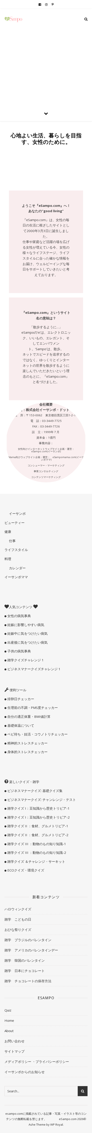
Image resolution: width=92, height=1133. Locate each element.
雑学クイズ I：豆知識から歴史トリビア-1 (38, 808)
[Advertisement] (46, 57)
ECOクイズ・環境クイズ (25, 870)
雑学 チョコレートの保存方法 (27, 981)
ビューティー (14, 522)
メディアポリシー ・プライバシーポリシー (36, 1061)
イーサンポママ (16, 577)
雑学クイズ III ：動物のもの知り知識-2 (36, 852)
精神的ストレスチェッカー (27, 743)
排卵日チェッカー (20, 699)
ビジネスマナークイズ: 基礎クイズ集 (34, 790)
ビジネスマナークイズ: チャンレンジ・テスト (41, 799)
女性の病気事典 (18, 616)
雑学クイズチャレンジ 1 (25, 660)
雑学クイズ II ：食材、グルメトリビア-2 (37, 835)
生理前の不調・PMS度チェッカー (32, 707)
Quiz (7, 1010)
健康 (7, 531)
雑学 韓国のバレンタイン (24, 960)
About (9, 1030)
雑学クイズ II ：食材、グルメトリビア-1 (37, 826)
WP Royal (56, 1125)
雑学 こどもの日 (17, 919)
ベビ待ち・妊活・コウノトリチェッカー (37, 734)
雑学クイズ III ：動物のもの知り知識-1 (36, 844)
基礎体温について (20, 725)
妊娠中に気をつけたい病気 (27, 633)
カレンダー (17, 568)
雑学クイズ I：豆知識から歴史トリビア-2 (38, 817)
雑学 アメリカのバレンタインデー (31, 950)
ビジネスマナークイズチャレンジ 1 (33, 669)
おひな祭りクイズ (17, 929)
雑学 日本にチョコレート (24, 970)
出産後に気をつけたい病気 (27, 642)
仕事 (12, 540)
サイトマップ (14, 1051)
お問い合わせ (14, 1041)
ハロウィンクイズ (17, 909)
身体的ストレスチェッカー (27, 752)
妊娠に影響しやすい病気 (25, 624)
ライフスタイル (16, 549)
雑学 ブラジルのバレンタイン (27, 940)
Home (9, 1020)
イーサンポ (17, 513)
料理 (7, 559)
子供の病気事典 (18, 651)
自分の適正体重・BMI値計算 (28, 716)
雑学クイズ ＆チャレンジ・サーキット (35, 861)
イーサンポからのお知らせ (24, 1072)
